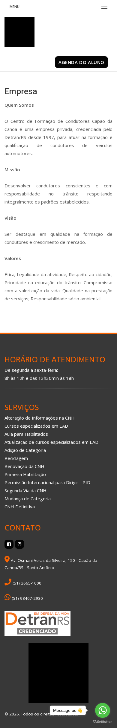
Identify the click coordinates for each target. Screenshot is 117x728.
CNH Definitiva (19, 507)
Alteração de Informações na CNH (39, 418)
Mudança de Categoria (27, 498)
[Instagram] (19, 544)
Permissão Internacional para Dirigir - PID (47, 482)
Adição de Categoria (25, 450)
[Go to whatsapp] (102, 710)
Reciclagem (16, 458)
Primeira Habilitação (25, 474)
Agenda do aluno (81, 62)
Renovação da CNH (24, 466)
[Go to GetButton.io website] (102, 722)
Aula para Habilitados (26, 434)
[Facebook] (9, 544)
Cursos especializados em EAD (36, 426)
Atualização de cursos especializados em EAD (51, 442)
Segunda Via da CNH (25, 490)
